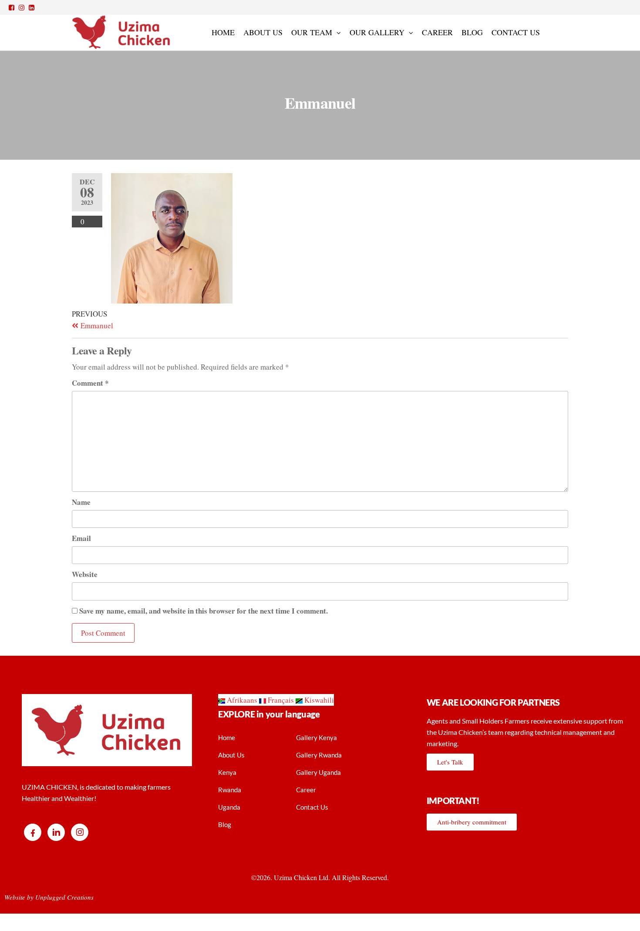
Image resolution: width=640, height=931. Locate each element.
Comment (90, 382)
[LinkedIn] (56, 832)
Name (81, 502)
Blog (472, 32)
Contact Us (516, 32)
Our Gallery (377, 32)
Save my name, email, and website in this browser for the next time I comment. (203, 610)
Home (223, 32)
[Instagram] (79, 832)
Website (85, 574)
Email (81, 538)
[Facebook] (32, 832)
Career (437, 32)
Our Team (311, 32)
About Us (263, 32)
